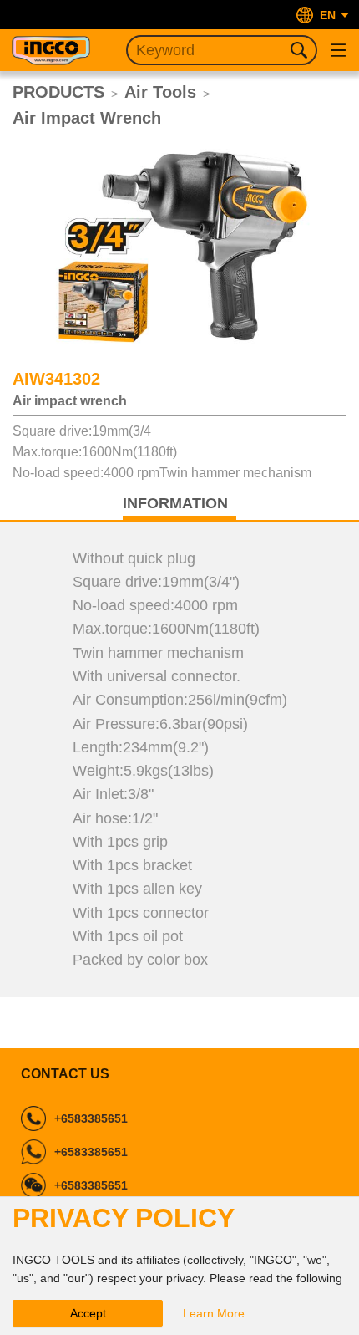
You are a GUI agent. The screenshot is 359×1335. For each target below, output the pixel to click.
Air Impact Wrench (87, 118)
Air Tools (160, 92)
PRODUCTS (58, 92)
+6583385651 (91, 1118)
